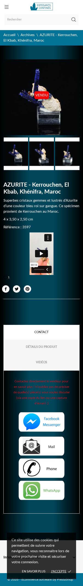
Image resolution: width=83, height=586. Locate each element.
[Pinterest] (27, 289)
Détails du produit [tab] (41, 347)
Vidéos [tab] (41, 362)
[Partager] (5, 289)
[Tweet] (16, 289)
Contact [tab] (41, 332)
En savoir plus (33, 571)
